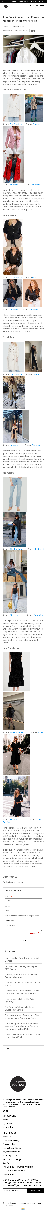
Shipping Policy (10, 1155)
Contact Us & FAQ (11, 1140)
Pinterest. (13, 445)
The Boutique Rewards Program (18, 1166)
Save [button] (23, 940)
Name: (8, 896)
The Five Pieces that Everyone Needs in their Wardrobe (23, 19)
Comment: (10, 920)
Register (6, 1119)
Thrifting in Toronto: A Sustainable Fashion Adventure (21, 976)
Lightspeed (9, 1205)
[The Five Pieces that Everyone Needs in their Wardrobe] (23, 63)
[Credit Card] (23, 1209)
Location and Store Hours (15, 1170)
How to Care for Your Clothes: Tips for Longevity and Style (23, 1035)
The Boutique (17, 124)
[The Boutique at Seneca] (6, 6)
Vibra (40, 732)
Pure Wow (39, 615)
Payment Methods (11, 1151)
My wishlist (8, 1127)
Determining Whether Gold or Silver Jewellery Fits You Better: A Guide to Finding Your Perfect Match (21, 1026)
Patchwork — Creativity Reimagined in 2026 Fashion (22, 967)
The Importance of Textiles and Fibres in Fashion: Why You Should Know (22, 1016)
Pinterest (37, 124)
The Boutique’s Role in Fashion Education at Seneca (19, 1008)
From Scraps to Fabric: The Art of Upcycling (20, 1000)
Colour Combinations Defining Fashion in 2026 (23, 984)
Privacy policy (9, 1144)
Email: (8, 906)
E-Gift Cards (8, 1174)
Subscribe (35, 1190)
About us (7, 1136)
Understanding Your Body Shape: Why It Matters (23, 959)
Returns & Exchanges (12, 1159)
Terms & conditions (12, 1148)
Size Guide (7, 1163)
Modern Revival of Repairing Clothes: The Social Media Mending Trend (22, 992)
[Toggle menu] (41, 6)
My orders (7, 1123)
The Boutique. (17, 277)
